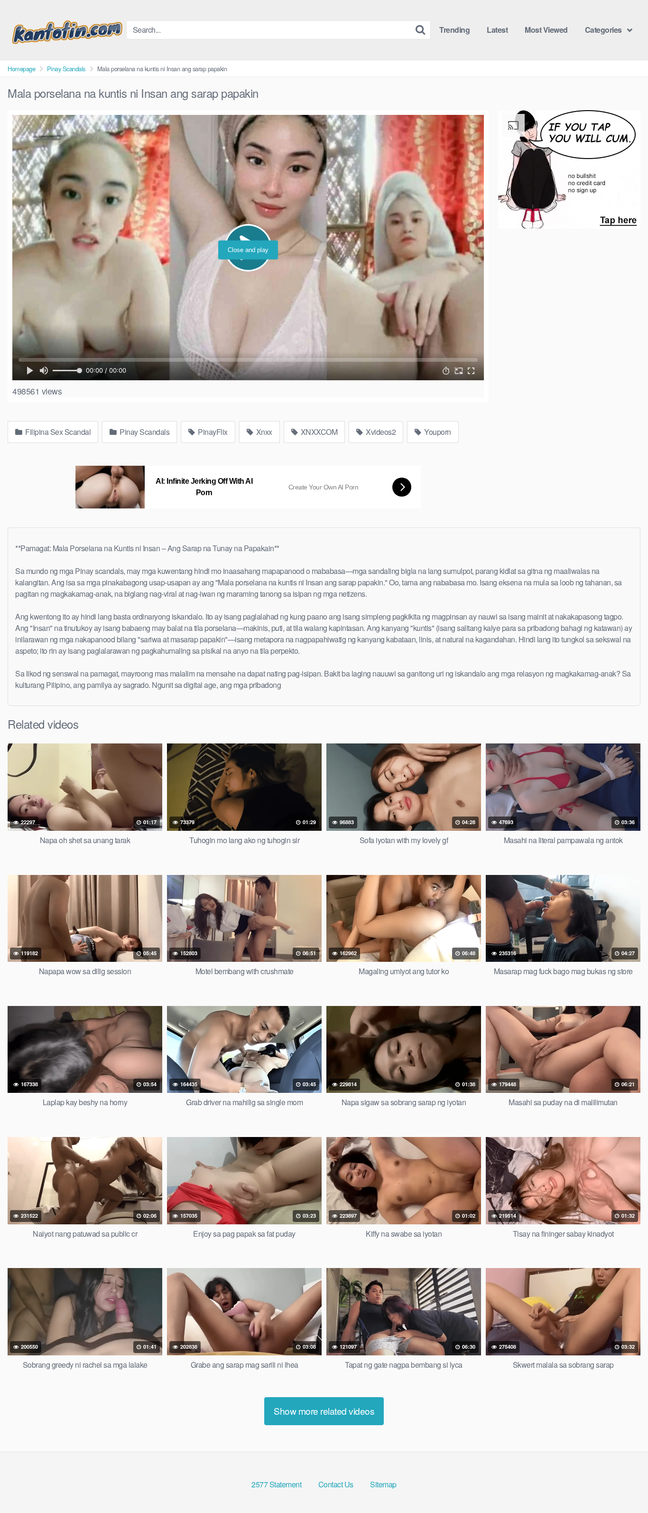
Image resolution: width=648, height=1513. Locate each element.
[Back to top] (621, 1482)
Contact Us (335, 1484)
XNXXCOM (318, 431)
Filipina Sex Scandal (57, 431)
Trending (454, 29)
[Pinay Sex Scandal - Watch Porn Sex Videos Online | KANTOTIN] (67, 30)
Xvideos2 (380, 431)
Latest (497, 29)
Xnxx (263, 431)
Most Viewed (546, 29)
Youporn (437, 431)
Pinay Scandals (66, 68)
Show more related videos (324, 1410)
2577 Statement (276, 1484)
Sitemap (383, 1484)
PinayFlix (212, 431)
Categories (603, 29)
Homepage (21, 68)
